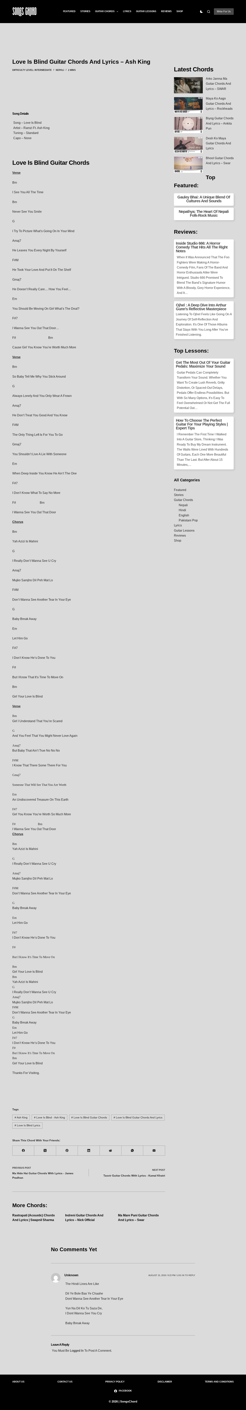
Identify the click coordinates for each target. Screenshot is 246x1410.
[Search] (208, 11)
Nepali (60, 70)
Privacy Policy (115, 1381)
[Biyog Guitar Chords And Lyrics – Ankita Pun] (188, 125)
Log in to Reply (186, 1275)
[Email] (154, 1151)
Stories (85, 11)
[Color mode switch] (201, 11)
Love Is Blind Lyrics (27, 1125)
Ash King (21, 1117)
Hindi (182, 510)
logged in (77, 1350)
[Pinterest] (67, 1151)
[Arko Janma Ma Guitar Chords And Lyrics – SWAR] (188, 85)
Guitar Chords (105, 11)
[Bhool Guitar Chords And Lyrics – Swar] (188, 164)
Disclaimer (165, 1381)
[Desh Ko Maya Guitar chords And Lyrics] (188, 145)
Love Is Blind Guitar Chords (89, 1117)
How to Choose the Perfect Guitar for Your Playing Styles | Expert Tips (202, 424)
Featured (69, 11)
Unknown (71, 1275)
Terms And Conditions (219, 1381)
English (184, 515)
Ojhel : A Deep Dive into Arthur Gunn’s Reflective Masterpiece (201, 307)
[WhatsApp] (132, 1151)
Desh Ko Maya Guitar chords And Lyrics (218, 143)
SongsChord (128, 1401)
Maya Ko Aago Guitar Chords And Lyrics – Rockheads (219, 103)
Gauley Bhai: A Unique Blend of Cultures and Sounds (203, 199)
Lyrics (127, 11)
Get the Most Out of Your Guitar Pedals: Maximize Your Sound (203, 364)
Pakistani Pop (188, 520)
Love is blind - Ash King (49, 1117)
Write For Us (224, 11)
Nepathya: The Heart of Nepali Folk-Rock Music (204, 213)
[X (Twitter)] (45, 1151)
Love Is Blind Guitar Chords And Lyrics (138, 1117)
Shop (179, 11)
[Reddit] (110, 1151)
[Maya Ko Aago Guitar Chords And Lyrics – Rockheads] (188, 105)
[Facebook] (23, 1151)
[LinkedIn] (89, 1151)
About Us (18, 1381)
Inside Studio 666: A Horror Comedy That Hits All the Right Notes (202, 247)
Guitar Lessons (146, 11)
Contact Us (64, 1381)
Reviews (166, 11)
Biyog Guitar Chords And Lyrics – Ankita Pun (220, 123)
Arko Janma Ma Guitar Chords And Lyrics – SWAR (218, 83)
